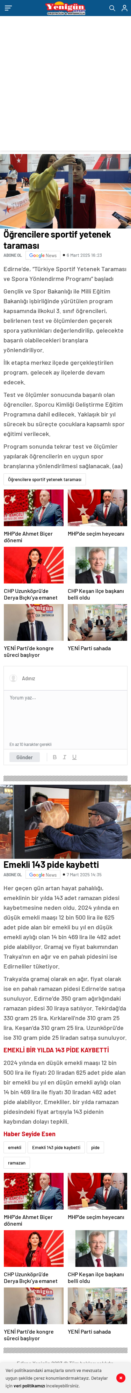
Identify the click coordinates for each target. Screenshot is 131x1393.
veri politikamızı (29, 1385)
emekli (14, 1147)
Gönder (24, 757)
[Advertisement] (65, 85)
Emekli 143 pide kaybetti (56, 1147)
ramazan (17, 1163)
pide (95, 1147)
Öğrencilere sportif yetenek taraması (44, 479)
